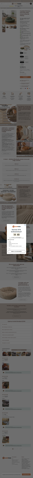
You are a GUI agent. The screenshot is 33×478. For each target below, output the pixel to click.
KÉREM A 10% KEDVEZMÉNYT (16, 251)
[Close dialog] (25, 225)
